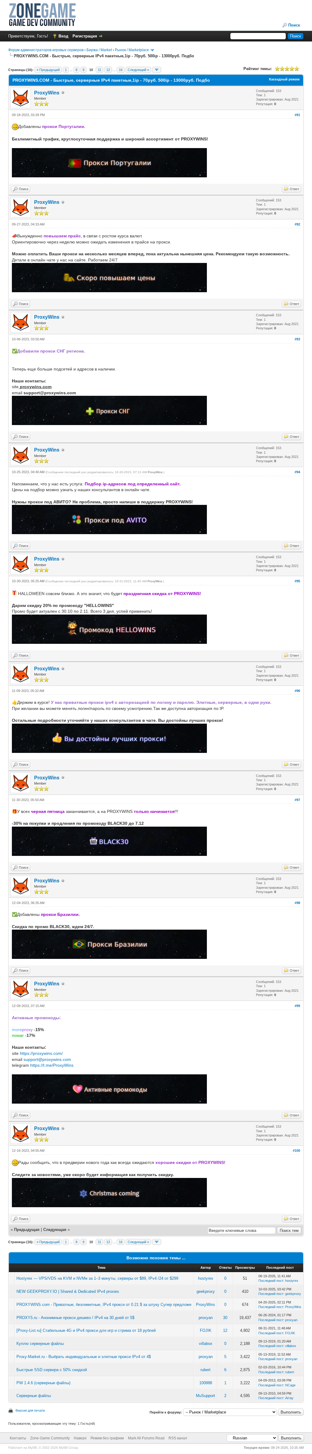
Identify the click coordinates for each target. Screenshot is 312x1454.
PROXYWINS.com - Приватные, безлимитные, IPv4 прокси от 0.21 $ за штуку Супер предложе (103, 1304)
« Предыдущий (48, 70)
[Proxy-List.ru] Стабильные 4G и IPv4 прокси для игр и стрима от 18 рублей (86, 1330)
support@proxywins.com (47, 1059)
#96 (297, 691)
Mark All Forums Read (146, 1438)
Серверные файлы (33, 1395)
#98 (297, 903)
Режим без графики (107, 1438)
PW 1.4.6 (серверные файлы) (43, 1383)
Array (289, 1398)
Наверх (80, 1438)
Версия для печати (30, 1410)
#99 (297, 1006)
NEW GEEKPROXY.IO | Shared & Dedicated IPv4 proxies (67, 1291)
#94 (297, 472)
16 (120, 70)
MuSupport (205, 1395)
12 (108, 70)
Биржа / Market (99, 50)
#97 (297, 800)
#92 (297, 224)
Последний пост (270, 1280)
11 (99, 70)
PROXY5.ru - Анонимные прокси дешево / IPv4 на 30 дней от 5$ (75, 1317)
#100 (296, 1150)
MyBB (32, 1447)
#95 (297, 581)
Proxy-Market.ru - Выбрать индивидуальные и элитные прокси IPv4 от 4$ (83, 1356)
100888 (205, 1383)
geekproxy (206, 1291)
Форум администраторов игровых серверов (45, 50)
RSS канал (177, 1438)
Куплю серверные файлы (40, 1343)
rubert (205, 1369)
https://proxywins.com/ (41, 1053)
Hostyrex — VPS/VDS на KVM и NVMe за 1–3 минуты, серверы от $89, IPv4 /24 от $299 (97, 1278)
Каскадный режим (284, 79)
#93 (297, 339)
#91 (297, 115)
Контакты (18, 1438)
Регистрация (85, 36)
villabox (205, 1343)
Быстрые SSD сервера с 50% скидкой (51, 1369)
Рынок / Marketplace (132, 50)
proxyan (206, 1317)
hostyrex (205, 1278)
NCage (290, 1385)
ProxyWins (46, 92)
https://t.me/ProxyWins (51, 1065)
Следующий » (138, 70)
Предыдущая (27, 1229)
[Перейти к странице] (156, 70)
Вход (63, 36)
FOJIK (205, 1330)
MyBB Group (68, 1447)
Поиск (294, 25)
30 (225, 1317)
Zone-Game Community (50, 1438)
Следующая (55, 1229)
